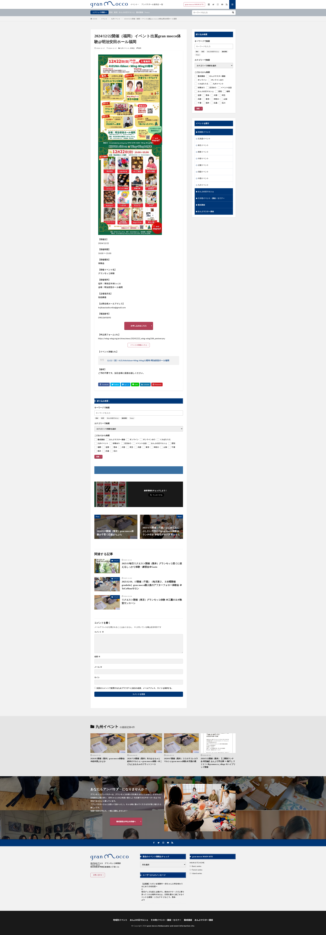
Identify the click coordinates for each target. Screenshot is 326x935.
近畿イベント (203, 165)
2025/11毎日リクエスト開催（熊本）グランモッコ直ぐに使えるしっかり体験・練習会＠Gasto (152, 565)
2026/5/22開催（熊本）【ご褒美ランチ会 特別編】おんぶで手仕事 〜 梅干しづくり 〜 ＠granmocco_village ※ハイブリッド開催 (218, 762)
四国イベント (203, 172)
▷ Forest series (196, 870)
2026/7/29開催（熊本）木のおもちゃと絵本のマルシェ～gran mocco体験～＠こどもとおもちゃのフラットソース (144, 761)
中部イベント (203, 158)
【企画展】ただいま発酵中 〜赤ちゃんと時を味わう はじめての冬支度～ (163, 885)
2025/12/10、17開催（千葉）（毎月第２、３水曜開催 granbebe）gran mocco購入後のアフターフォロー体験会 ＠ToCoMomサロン (152, 585)
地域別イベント (204, 132)
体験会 (132, 48)
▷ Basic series (195, 866)
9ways (147, 12)
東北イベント (203, 145)
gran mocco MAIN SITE (194, 4)
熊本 (111, 12)
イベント (134, 4)
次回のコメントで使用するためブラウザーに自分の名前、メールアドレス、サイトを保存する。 (135, 688)
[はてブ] (125, 384)
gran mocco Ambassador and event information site (170, 926)
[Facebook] (104, 384)
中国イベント (203, 178)
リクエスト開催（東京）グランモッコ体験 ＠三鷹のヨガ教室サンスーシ (152, 601)
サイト (97, 677)
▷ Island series (196, 873)
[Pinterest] (157, 384)
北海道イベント (204, 139)
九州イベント (115, 19)
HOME (95, 19)
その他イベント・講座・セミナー (211, 198)
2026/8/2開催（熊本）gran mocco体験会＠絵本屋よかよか (107, 759)
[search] (233, 12)
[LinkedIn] (145, 384)
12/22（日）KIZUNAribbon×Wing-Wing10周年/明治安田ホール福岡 (138, 360)
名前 (97, 657)
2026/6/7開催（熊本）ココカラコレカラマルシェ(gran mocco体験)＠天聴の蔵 (181, 759)
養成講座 (139, 12)
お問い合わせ (97, 875)
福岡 (139, 48)
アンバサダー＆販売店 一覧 (152, 4)
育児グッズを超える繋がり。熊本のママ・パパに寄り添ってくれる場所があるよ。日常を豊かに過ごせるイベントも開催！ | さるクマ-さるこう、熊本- (162, 894)
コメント (99, 632)
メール (98, 667)
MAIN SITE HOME (197, 863)
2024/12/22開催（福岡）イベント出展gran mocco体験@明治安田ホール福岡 (150, 19)
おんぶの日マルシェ (127, 12)
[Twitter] (115, 384)
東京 (116, 12)
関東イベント (203, 152)
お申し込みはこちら (139, 326)
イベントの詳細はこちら (138, 345)
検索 (97, 457)
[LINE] (135, 384)
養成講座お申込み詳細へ (126, 821)
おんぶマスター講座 (206, 211)
